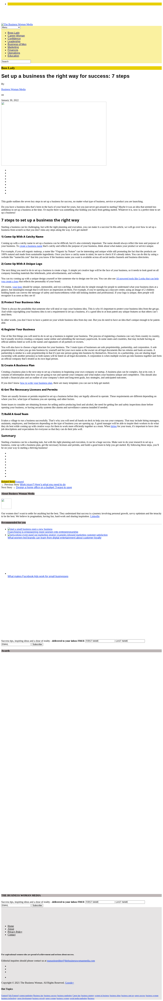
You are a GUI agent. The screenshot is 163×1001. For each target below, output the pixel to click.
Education (13, 55)
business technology (9, 998)
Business (91, 998)
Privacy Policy (15, 931)
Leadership (14, 41)
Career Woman (16, 35)
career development (24, 998)
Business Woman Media (13, 89)
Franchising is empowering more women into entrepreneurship (43, 532)
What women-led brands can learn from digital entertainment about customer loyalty (54, 537)
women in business (102, 995)
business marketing (64, 995)
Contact (11, 934)
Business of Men (17, 44)
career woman (50, 998)
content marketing (26, 995)
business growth (38, 998)
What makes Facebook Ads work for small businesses (38, 576)
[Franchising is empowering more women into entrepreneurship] (30, 529)
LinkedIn (94, 516)
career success (140, 995)
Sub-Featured (13, 995)
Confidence (14, 38)
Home (11, 926)
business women (63, 998)
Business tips (38, 995)
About (11, 929)
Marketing (13, 47)
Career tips (76, 995)
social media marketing (78, 998)
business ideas (115, 995)
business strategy (87, 995)
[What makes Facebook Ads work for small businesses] (36, 573)
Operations (14, 53)
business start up (127, 995)
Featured (19, 481)
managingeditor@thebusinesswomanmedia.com (71, 960)
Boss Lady (14, 32)
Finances (13, 50)
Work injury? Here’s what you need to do (43, 484)
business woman (152, 995)
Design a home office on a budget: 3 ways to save (44, 487)
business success (50, 995)
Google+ (69, 982)
